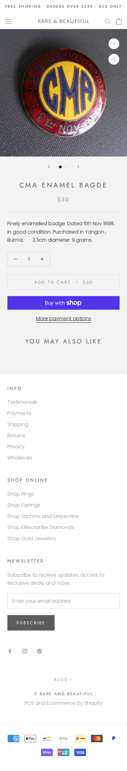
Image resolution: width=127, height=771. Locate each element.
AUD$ (61, 680)
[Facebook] (9, 651)
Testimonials (22, 402)
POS (29, 703)
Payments (19, 413)
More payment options (63, 318)
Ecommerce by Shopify (74, 703)
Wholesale (19, 457)
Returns (16, 435)
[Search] (108, 21)
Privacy (16, 446)
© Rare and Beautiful (63, 694)
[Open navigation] (9, 21)
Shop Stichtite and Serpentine (43, 516)
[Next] (78, 166)
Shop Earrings (23, 505)
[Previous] (49, 166)
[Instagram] (24, 651)
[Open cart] (118, 21)
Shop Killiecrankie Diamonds (40, 527)
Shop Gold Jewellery (31, 538)
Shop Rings (20, 493)
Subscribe (31, 623)
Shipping (17, 424)
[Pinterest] (39, 651)
